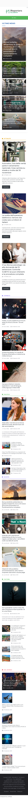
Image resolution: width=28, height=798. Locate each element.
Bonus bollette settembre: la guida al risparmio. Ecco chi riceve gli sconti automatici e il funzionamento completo (13, 49)
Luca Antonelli (6, 509)
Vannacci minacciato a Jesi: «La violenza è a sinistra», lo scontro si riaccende (18, 470)
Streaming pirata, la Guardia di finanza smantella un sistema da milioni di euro (13, 354)
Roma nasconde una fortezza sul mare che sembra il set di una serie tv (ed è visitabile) (18, 648)
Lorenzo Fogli (6, 613)
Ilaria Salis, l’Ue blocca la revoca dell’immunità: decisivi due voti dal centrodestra (13, 424)
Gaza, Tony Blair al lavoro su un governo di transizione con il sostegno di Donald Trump (14, 452)
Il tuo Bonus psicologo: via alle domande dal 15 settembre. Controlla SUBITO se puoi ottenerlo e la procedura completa (13, 269)
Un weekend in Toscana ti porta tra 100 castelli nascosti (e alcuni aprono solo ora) (18, 628)
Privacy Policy (13, 791)
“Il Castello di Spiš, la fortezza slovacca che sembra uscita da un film (18, 657)
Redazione (19, 791)
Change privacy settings (6, 796)
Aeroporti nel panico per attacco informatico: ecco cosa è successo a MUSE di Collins (14, 727)
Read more (6, 187)
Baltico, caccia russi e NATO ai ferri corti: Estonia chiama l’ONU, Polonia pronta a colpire (12, 706)
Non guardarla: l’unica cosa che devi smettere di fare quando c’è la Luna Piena (13, 609)
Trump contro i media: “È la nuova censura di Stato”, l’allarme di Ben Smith (13, 767)
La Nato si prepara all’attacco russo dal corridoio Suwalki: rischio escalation (17, 444)
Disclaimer (6, 791)
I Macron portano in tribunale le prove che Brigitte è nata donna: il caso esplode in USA (17, 461)
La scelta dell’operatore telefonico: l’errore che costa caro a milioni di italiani (12, 218)
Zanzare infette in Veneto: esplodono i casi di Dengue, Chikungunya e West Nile (11, 385)
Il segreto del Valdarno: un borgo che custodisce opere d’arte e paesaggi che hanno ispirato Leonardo (18, 638)
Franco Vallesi (6, 326)
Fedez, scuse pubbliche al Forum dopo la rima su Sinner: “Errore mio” (13, 322)
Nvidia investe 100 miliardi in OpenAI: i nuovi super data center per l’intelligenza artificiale (13, 747)
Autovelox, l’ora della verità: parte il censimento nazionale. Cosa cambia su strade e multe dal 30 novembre (12, 87)
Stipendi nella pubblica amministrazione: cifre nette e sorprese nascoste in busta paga (13, 570)
